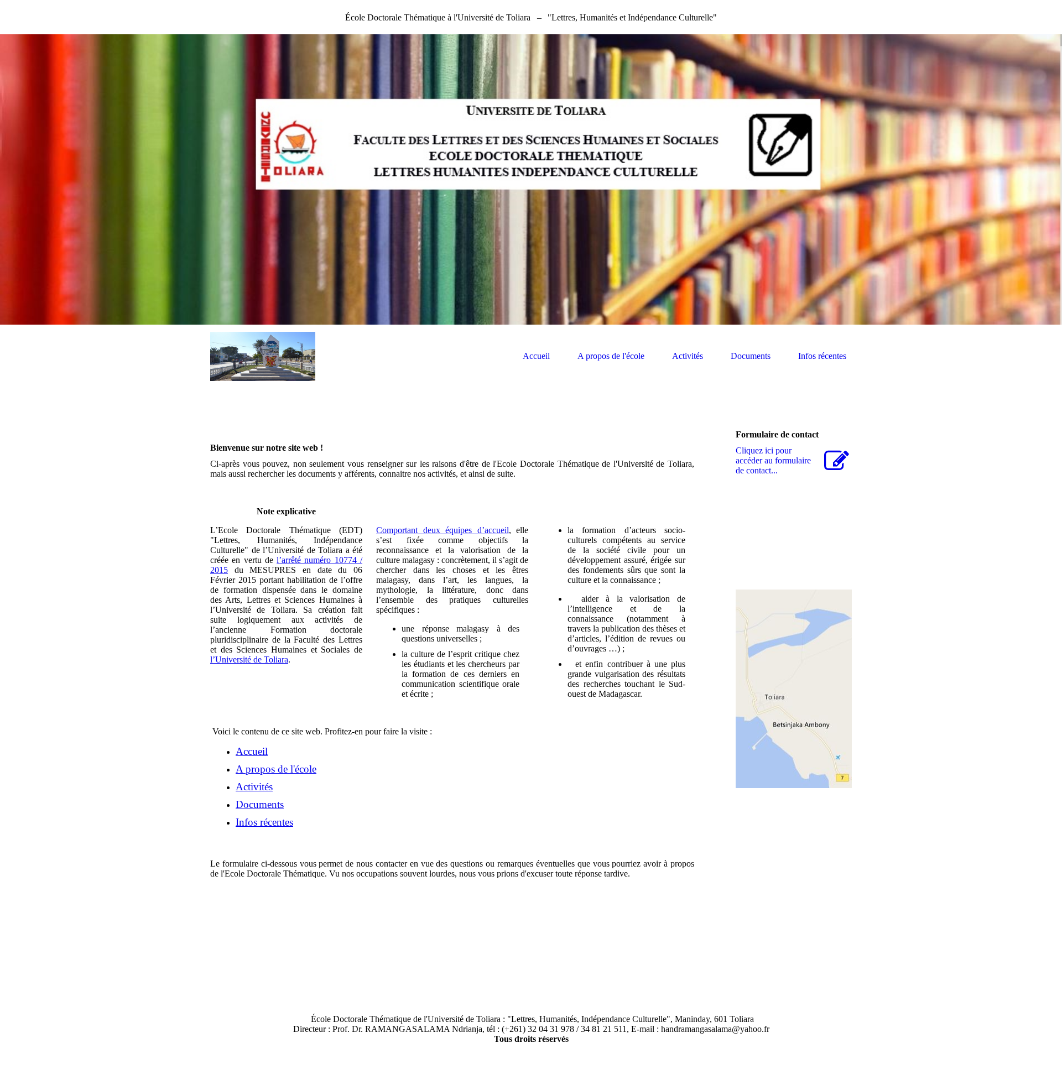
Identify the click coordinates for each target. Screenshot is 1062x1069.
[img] (531, 179)
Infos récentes (822, 356)
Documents (751, 356)
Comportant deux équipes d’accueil (442, 530)
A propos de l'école (610, 356)
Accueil (536, 356)
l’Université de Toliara (249, 659)
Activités (687, 356)
